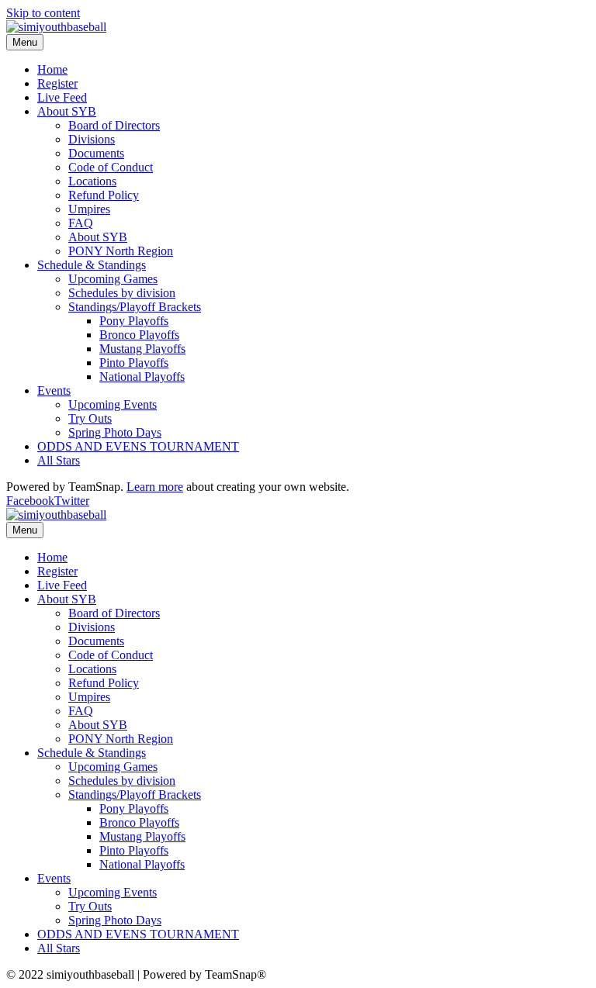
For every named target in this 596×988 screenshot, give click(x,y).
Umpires (89, 209)
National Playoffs (142, 376)
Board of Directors (114, 125)
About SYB (66, 111)
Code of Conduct (110, 167)
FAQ (80, 223)
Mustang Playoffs (142, 348)
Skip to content (43, 12)
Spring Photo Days (114, 432)
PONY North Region (120, 250)
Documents (96, 153)
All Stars (58, 460)
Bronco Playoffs (139, 334)
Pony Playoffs (133, 320)
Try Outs (90, 418)
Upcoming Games (113, 278)
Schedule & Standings (91, 264)
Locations (92, 181)
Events (54, 390)
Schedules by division (121, 292)
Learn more (154, 486)
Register (57, 83)
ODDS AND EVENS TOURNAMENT (138, 446)
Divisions (91, 139)
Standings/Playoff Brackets (134, 306)
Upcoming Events (112, 404)
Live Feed (62, 97)
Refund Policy (103, 195)
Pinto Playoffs (133, 362)
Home (52, 69)
